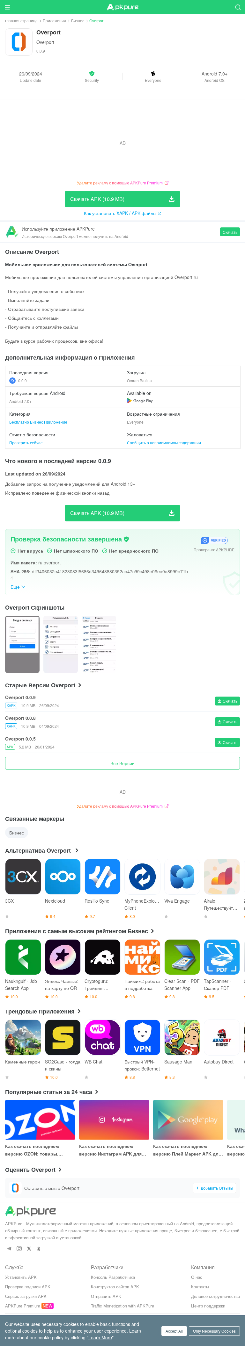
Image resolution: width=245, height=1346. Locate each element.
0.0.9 (22, 380)
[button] (91, 76)
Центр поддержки (208, 1306)
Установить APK (21, 1277)
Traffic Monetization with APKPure (122, 1306)
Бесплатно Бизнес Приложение (38, 422)
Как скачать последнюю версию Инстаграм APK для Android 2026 (110, 1150)
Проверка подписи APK (27, 1287)
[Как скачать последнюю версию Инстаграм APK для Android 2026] (114, 1120)
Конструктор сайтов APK (115, 1287)
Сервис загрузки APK (26, 1296)
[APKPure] (122, 7)
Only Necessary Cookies (214, 1331)
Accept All (174, 1331)
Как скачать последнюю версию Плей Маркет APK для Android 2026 (187, 1150)
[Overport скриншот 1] (60, 644)
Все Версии (122, 763)
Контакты (200, 1287)
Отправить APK (106, 1296)
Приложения (54, 20)
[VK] (29, 1249)
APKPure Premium (22, 1306)
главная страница (21, 20)
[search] (238, 7)
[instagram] (19, 1249)
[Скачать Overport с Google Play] (140, 400)
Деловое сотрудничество (215, 1296)
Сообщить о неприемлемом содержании (164, 442)
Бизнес (77, 20)
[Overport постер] (22, 644)
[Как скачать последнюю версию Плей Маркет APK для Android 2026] (188, 1120)
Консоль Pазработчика (113, 1277)
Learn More (100, 1337)
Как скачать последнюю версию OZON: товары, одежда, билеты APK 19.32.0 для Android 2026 (37, 1150)
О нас (196, 1277)
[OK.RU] (39, 1249)
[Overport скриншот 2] (99, 644)
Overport (45, 42)
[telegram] (9, 1249)
